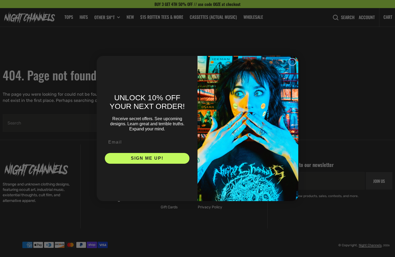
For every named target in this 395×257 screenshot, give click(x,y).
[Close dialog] (292, 62)
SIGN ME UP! (147, 158)
